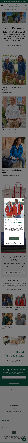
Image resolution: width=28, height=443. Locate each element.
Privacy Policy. (18, 243)
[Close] (23, 200)
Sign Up (14, 238)
